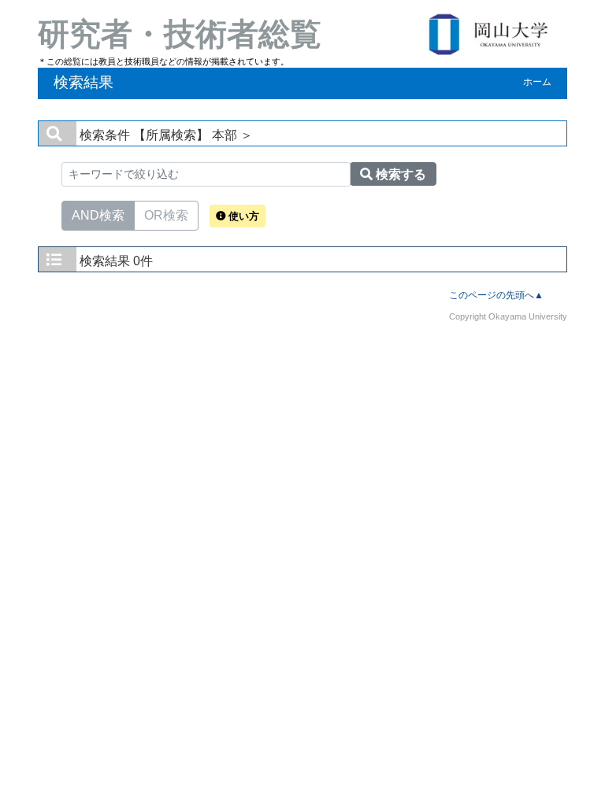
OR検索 (166, 215)
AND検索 (98, 215)
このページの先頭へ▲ (496, 295)
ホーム (537, 81)
